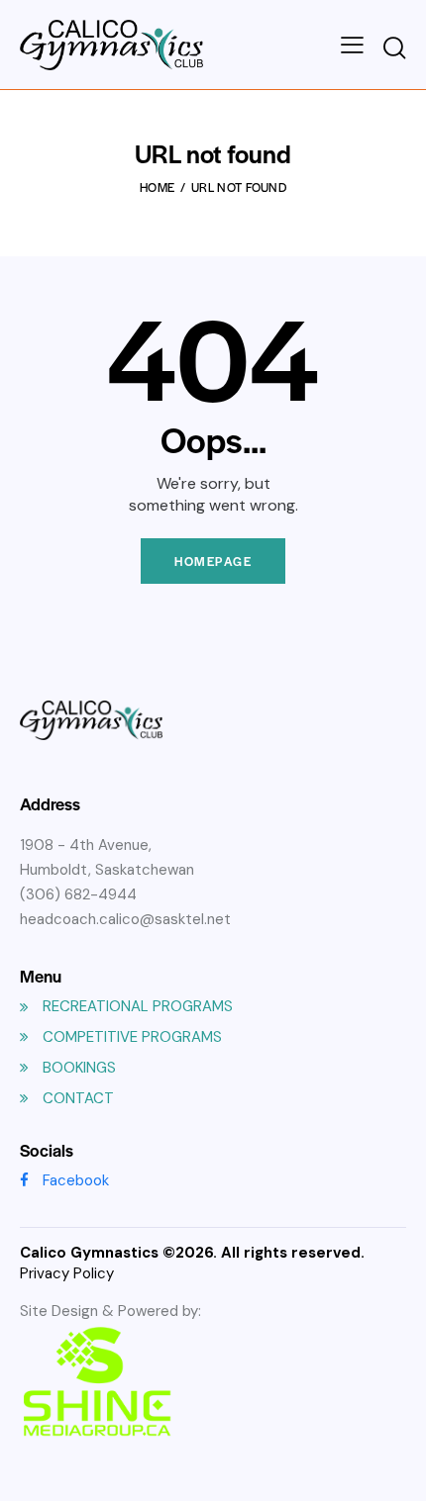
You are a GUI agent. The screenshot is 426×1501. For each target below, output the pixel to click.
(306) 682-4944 (78, 894)
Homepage (213, 561)
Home (157, 187)
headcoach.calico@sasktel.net (125, 919)
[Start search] (394, 48)
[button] (352, 45)
